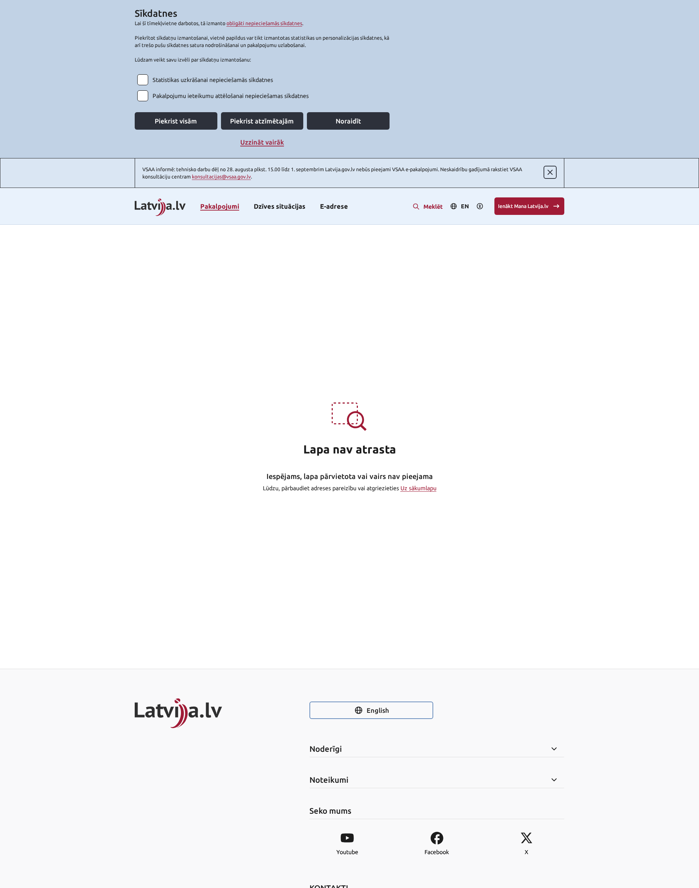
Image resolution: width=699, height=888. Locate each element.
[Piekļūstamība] (479, 206)
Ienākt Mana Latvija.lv (523, 206)
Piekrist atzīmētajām (262, 121)
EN (465, 206)
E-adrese (334, 206)
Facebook (436, 852)
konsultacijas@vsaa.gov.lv (221, 177)
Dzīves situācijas (279, 206)
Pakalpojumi (219, 206)
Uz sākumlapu (418, 488)
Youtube (347, 852)
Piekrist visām (176, 121)
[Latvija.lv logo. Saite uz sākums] (160, 208)
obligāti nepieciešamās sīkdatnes (264, 23)
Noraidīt (348, 121)
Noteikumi (328, 779)
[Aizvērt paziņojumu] (550, 172)
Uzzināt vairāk (262, 142)
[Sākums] (196, 713)
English (378, 710)
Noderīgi (325, 748)
